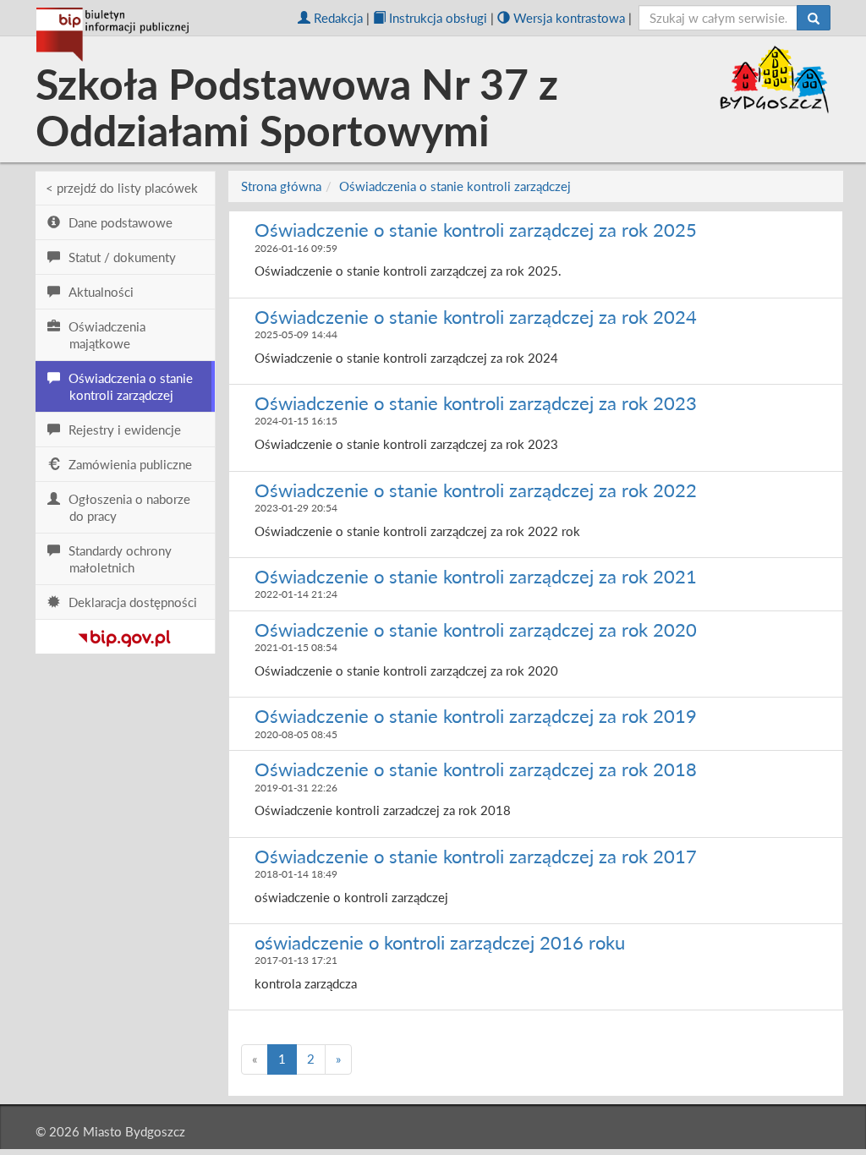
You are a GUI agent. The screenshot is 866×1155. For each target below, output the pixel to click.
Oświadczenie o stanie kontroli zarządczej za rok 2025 (476, 229)
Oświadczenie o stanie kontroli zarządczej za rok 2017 (476, 856)
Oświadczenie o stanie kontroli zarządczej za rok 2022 (476, 490)
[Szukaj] (813, 17)
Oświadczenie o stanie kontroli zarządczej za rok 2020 (476, 629)
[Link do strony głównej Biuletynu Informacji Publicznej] (124, 635)
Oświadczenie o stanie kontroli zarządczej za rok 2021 (476, 576)
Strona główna (281, 186)
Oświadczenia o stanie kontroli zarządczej (455, 186)
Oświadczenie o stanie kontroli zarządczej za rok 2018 (476, 769)
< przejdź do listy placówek (122, 187)
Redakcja (338, 17)
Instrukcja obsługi (438, 17)
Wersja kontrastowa (569, 17)
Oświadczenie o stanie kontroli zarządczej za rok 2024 (476, 316)
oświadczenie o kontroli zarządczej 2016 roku (440, 942)
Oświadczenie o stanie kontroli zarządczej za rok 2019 (476, 715)
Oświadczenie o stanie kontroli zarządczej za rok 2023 (476, 402)
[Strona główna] (112, 35)
